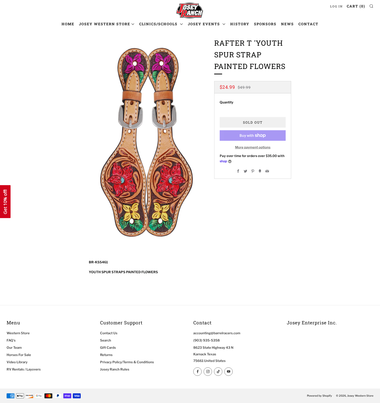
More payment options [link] (252, 147)
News (287, 24)
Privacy (19, 386)
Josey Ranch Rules (114, 369)
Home (68, 24)
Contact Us (108, 333)
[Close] (78, 319)
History (239, 24)
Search (105, 340)
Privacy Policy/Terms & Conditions (127, 362)
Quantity (226, 102)
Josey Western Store (104, 24)
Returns (106, 355)
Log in (336, 6)
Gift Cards (108, 348)
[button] (5, 201)
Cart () (356, 6)
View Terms (8, 386)
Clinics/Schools (159, 24)
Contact (308, 24)
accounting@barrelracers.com (216, 333)
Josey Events (204, 24)
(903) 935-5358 (206, 340)
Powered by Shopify (319, 395)
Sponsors (265, 24)
